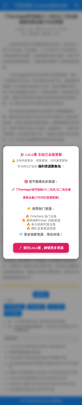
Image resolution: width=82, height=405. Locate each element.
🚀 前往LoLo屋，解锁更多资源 (41, 248)
